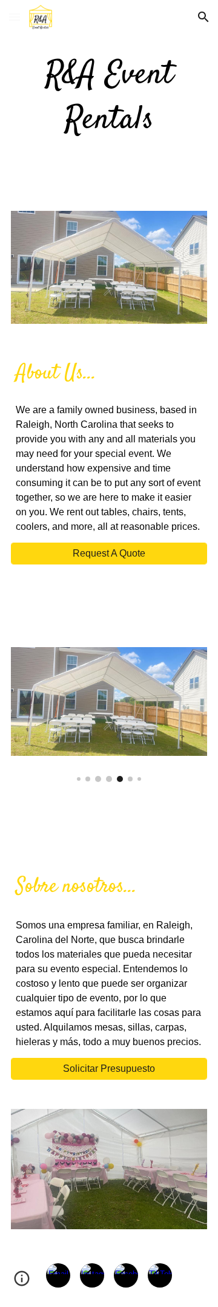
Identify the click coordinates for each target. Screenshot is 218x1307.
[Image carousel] (109, 714)
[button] (14, 16)
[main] (109, 98)
